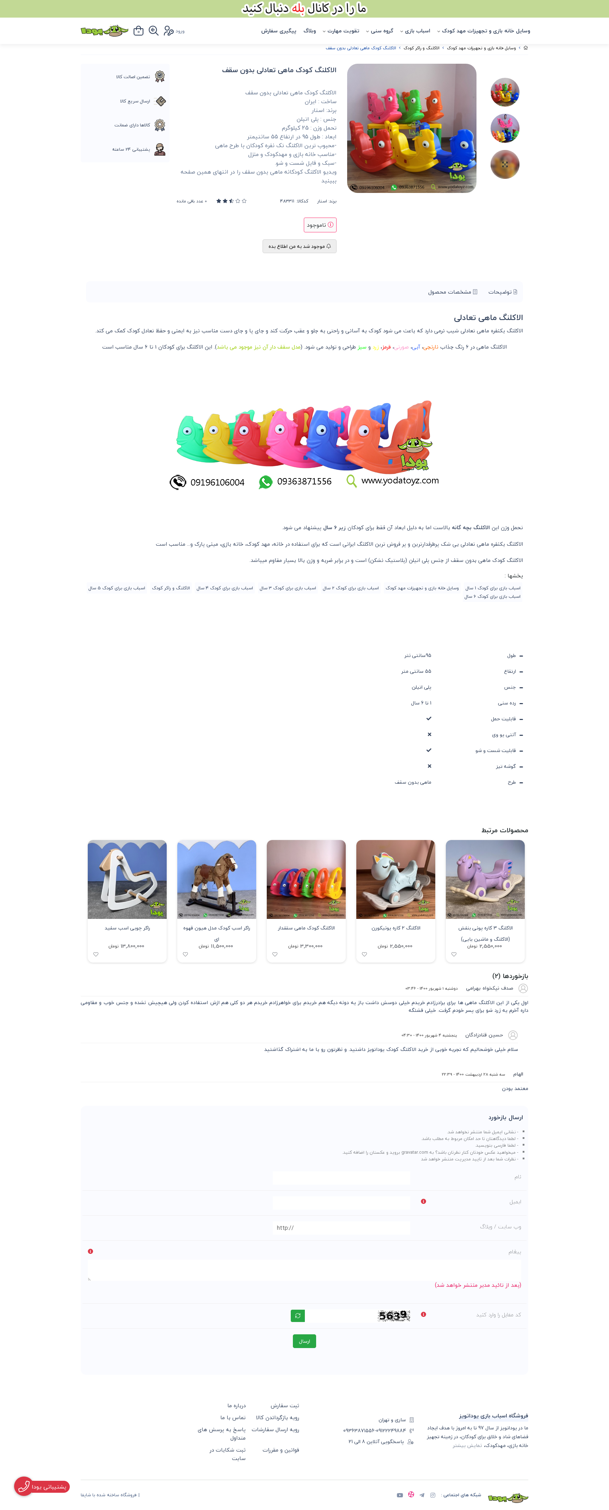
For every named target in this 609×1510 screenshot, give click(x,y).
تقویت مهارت (343, 30)
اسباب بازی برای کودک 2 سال (351, 588)
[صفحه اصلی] (525, 48)
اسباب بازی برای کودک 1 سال (493, 588)
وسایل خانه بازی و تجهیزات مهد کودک (486, 30)
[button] (89, 901)
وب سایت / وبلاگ (500, 1226)
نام (518, 1176)
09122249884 (391, 1430)
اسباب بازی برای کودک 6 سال (493, 596)
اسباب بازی (417, 30)
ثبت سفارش (285, 1405)
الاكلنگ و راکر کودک (421, 48)
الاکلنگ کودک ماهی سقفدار (306, 927)
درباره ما (236, 1405)
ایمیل (515, 1201)
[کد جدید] (298, 1316)
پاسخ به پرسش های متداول (222, 1433)
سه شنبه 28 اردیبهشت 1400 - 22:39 (473, 1074)
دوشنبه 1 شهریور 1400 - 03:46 (431, 988)
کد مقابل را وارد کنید (498, 1314)
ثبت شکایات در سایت (228, 1454)
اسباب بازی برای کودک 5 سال (116, 588)
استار (322, 201)
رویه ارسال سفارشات (275, 1429)
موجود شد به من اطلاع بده (297, 246)
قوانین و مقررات (281, 1449)
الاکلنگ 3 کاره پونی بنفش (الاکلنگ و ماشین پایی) (485, 932)
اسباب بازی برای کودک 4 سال (225, 588)
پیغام (515, 1251)
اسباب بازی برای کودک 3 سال (288, 588)
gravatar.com (414, 1152)
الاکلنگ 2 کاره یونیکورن (395, 927)
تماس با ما (233, 1417)
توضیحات (500, 292)
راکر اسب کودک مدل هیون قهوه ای (216, 932)
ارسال (304, 1341)
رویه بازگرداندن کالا (277, 1417)
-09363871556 (359, 1430)
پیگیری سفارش (278, 30)
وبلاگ (309, 30)
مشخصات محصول (450, 292)
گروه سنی (382, 30)
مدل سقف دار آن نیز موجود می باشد (259, 346)
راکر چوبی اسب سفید (127, 927)
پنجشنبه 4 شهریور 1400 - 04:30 (429, 1035)
